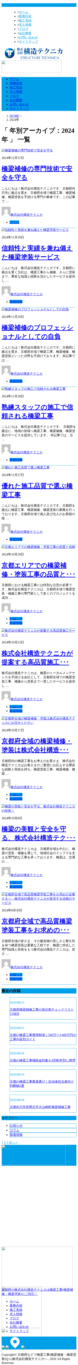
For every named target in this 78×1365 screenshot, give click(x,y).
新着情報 (16, 301)
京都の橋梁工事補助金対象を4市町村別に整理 (42, 1060)
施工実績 (25, 20)
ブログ (23, 29)
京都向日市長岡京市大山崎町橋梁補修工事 (40, 1107)
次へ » (13, 1142)
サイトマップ (28, 41)
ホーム (23, 12)
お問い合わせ (28, 37)
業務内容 (25, 16)
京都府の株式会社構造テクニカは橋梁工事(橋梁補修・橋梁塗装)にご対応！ (37, 1292)
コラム (14, 222)
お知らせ (16, 618)
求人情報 (25, 24)
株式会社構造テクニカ (27, 214)
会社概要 (25, 33)
